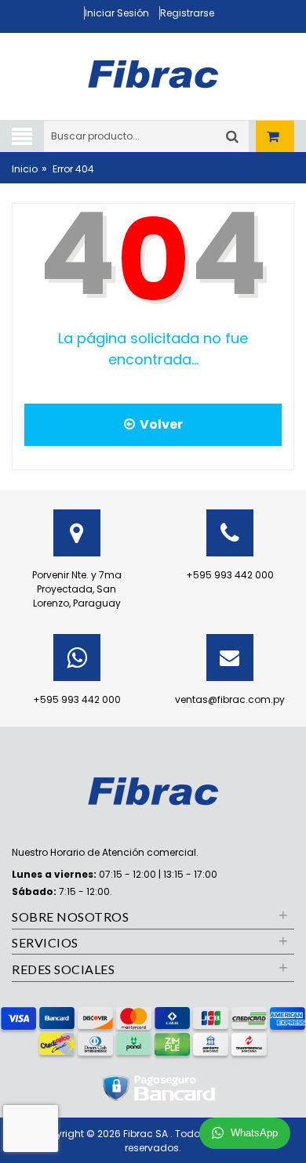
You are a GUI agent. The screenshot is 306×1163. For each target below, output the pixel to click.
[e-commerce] (153, 71)
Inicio (25, 169)
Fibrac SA (146, 1133)
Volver (159, 424)
